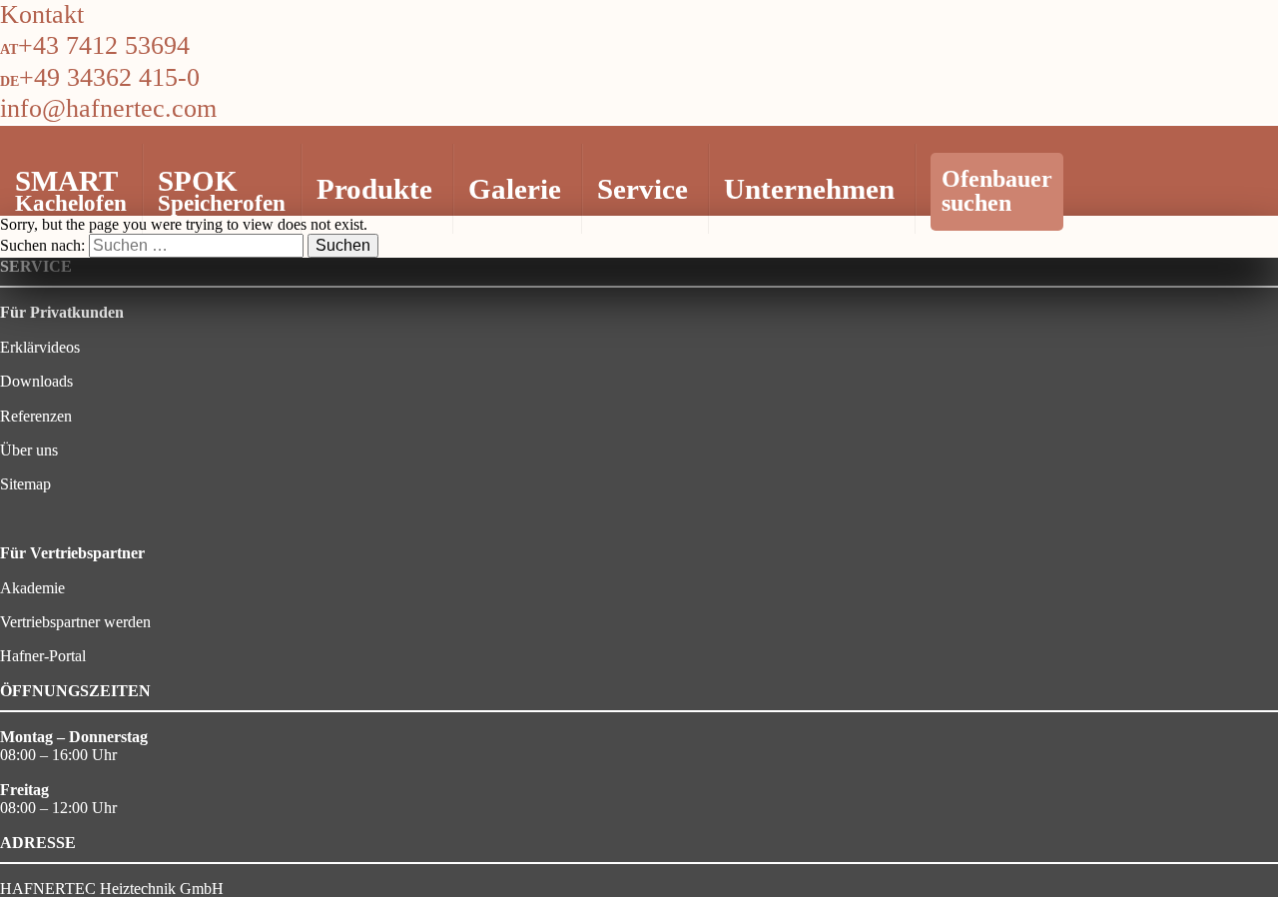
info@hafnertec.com (108, 108)
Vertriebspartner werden (75, 621)
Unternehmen (809, 189)
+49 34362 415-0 (109, 77)
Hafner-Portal (43, 655)
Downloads (36, 381)
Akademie (32, 587)
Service (642, 189)
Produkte (374, 189)
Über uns (29, 450)
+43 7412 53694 (104, 45)
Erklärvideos (40, 347)
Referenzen (36, 416)
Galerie (514, 189)
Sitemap (25, 483)
